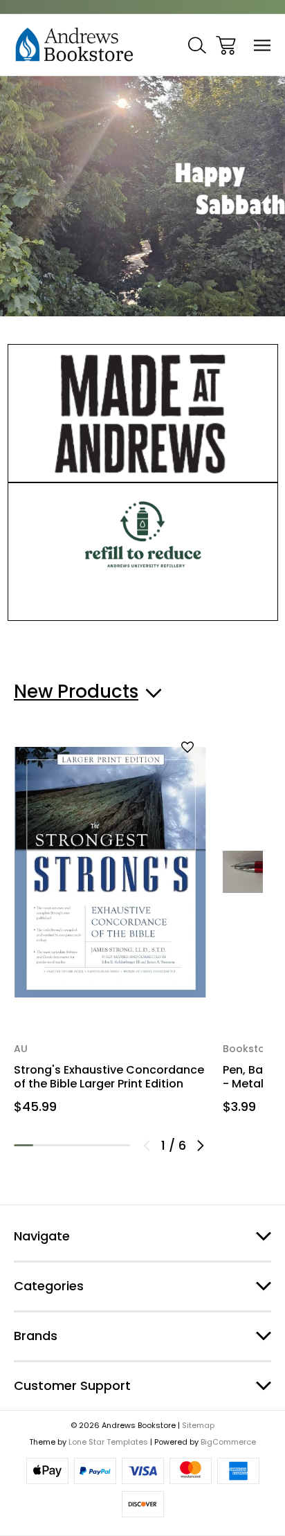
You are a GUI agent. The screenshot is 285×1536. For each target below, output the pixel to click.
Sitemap (198, 1425)
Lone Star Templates (108, 1441)
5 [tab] (101, 1145)
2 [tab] (43, 1145)
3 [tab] (62, 1145)
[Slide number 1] (142, 195)
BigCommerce (228, 1441)
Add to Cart (110, 981)
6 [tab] (120, 1145)
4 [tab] (81, 1145)
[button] (143, 413)
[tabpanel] (110, 929)
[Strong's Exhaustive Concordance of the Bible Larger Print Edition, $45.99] (110, 871)
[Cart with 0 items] (226, 45)
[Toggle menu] (262, 45)
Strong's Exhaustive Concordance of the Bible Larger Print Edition (109, 1077)
